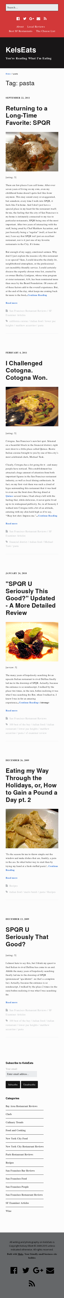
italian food (36, 321)
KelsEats (21, 49)
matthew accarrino (26, 325)
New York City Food (17, 1138)
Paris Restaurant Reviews (19, 1154)
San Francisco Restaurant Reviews (28, 310)
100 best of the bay (19, 724)
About (20, 26)
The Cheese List (45, 31)
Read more (12, 302)
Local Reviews (36, 26)
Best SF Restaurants (21, 31)
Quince (9, 495)
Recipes (13, 885)
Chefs (9, 1114)
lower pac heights (28, 728)
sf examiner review (36, 733)
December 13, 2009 (17, 919)
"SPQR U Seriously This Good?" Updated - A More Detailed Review (31, 598)
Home (8, 73)
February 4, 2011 (16, 352)
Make (20, 1254)
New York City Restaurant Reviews (25, 1146)
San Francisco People (17, 1187)
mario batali (30, 892)
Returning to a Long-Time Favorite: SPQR (28, 115)
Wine (8, 1211)
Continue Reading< (29, 702)
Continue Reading (37, 295)
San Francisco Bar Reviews (20, 1170)
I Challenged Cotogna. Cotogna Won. (26, 370)
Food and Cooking (16, 1130)
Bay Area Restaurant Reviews (21, 1106)
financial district (18, 541)
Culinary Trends (14, 1122)
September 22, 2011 (18, 97)
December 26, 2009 (17, 760)
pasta (41, 325)
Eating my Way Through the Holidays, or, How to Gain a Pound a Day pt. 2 (32, 785)
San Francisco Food (16, 1178)
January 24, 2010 (16, 573)
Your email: (12, 1068)
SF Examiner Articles (17, 1203)
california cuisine (18, 321)
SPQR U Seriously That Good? (27, 936)
